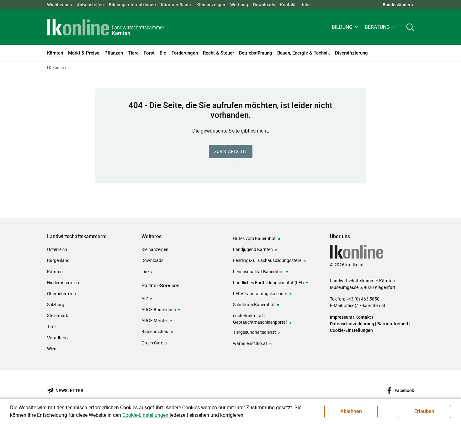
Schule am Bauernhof (254, 304)
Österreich (57, 249)
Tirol (51, 326)
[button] (345, 27)
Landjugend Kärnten (253, 249)
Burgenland (58, 260)
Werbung (239, 4)
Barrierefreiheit (392, 323)
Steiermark (57, 315)
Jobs (305, 4)
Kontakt (288, 4)
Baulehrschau (154, 331)
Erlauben (424, 411)
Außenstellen (90, 4)
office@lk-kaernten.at (364, 305)
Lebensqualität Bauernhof (258, 271)
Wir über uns (59, 4)
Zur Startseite (230, 151)
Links (146, 271)
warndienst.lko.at (250, 343)
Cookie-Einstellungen (351, 330)
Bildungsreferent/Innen (132, 4)
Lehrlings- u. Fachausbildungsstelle (267, 260)
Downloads (264, 4)
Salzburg (55, 304)
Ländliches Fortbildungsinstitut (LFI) (268, 282)
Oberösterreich (61, 293)
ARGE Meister (154, 320)
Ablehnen (351, 411)
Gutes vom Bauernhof (254, 238)
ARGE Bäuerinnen (158, 309)
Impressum (341, 317)
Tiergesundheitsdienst (254, 332)
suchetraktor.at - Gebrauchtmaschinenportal (260, 319)
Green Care (152, 342)
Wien (51, 348)
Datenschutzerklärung (352, 323)
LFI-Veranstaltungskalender (260, 293)
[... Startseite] (105, 27)
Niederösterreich (63, 282)
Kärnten (55, 271)
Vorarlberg (57, 337)
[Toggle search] (410, 27)
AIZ (144, 298)
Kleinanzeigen (210, 4)
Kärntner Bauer (176, 4)
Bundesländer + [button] (398, 4)
